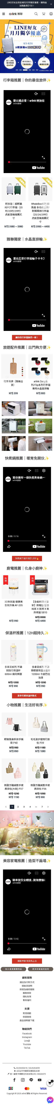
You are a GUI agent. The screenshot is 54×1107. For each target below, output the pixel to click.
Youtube (27, 1044)
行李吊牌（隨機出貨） (13, 383)
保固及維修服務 (27, 989)
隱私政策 (27, 996)
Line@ (27, 1041)
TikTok (27, 1048)
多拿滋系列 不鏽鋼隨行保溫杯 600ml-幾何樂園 (13, 671)
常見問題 (27, 1013)
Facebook (27, 1033)
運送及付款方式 (27, 982)
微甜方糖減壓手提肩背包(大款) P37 (13, 787)
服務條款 (27, 993)
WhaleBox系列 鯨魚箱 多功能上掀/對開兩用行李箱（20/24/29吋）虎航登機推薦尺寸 (40, 212)
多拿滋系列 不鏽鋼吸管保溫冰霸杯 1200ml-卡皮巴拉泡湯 (40, 672)
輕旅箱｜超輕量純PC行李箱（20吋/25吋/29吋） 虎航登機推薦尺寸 (13, 211)
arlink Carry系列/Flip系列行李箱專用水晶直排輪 (40, 385)
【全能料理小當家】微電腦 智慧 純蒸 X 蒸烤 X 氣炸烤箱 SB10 (40, 607)
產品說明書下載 (27, 1020)
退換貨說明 (27, 986)
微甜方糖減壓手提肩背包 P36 (40, 787)
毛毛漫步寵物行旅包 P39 (40, 741)
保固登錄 (27, 1017)
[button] (17, 70)
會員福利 (27, 1000)
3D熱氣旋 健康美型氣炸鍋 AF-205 (14, 603)
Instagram (27, 1037)
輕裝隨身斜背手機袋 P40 (13, 741)
